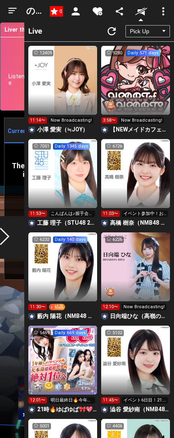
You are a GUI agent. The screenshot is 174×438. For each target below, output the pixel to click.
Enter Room (63, 87)
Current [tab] (18, 131)
